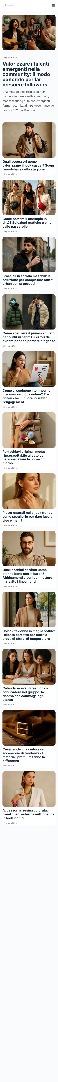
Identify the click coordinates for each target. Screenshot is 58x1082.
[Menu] (53, 5)
